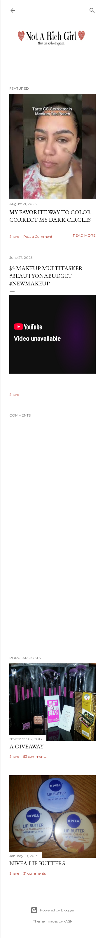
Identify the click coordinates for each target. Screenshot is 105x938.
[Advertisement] (52, 604)
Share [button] (14, 236)
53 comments (34, 756)
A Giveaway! (27, 746)
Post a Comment (37, 236)
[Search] (92, 9)
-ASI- (68, 921)
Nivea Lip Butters (37, 863)
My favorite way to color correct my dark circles (50, 215)
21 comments (34, 873)
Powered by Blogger (57, 910)
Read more (84, 235)
